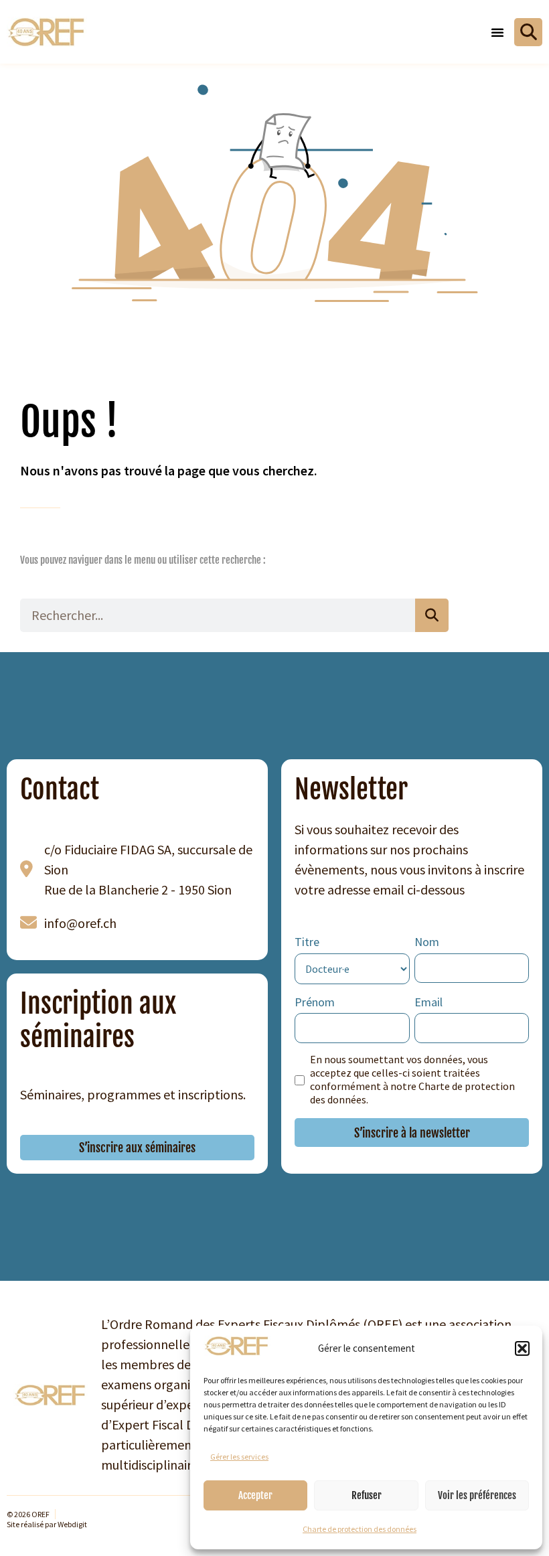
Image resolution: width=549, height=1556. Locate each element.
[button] (522, 1348)
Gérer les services (239, 1457)
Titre (307, 941)
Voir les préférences (477, 1495)
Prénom (315, 1002)
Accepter (255, 1495)
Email (428, 1002)
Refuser (366, 1495)
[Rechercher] (432, 615)
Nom (426, 941)
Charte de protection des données (359, 1529)
